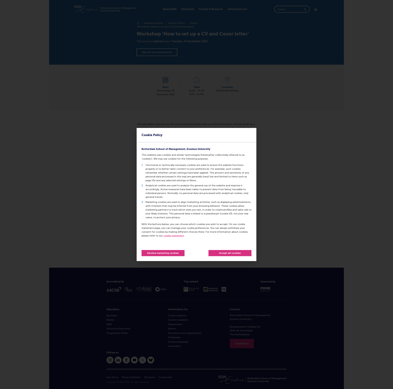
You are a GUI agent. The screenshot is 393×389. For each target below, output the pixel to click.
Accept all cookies (230, 253)
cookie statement (173, 235)
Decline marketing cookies (163, 253)
